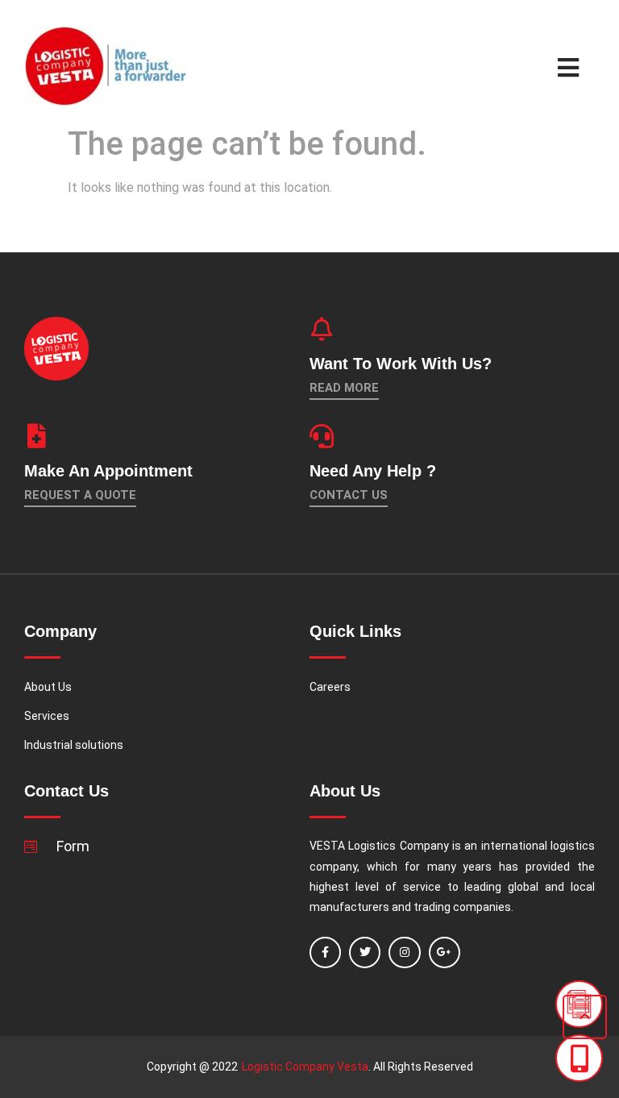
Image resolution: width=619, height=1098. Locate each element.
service (422, 886)
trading (432, 906)
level (367, 886)
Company (424, 845)
